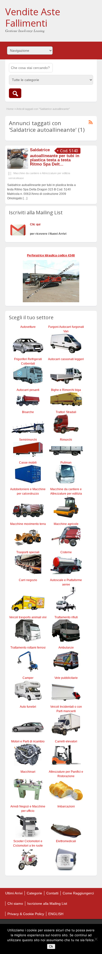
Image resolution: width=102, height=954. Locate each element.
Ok (51, 946)
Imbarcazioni (66, 806)
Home (10, 108)
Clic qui (35, 224)
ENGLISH (55, 914)
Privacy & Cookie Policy (25, 914)
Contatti (52, 893)
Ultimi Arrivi (14, 893)
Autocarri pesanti (28, 390)
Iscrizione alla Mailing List (47, 903)
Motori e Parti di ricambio (28, 741)
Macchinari (28, 771)
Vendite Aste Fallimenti (32, 17)
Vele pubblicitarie (66, 678)
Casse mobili (28, 462)
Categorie (34, 893)
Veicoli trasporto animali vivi (28, 617)
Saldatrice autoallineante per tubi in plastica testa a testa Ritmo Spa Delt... (54, 157)
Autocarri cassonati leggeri (66, 359)
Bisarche (28, 412)
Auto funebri (28, 706)
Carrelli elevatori (66, 741)
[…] (25, 198)
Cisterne (66, 552)
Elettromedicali (66, 841)
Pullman (66, 462)
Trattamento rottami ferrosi (28, 647)
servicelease (16, 178)
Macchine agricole (66, 524)
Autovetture (28, 327)
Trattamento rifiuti (66, 617)
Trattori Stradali (66, 412)
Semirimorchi (28, 439)
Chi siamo (15, 903)
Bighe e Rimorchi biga (66, 390)
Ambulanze (66, 647)
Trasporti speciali (27, 552)
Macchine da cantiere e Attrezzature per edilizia (41, 173)
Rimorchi (66, 439)
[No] (95, 939)
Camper (28, 678)
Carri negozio (28, 580)
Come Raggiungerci (78, 893)
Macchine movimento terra (28, 524)
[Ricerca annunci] (15, 93)
